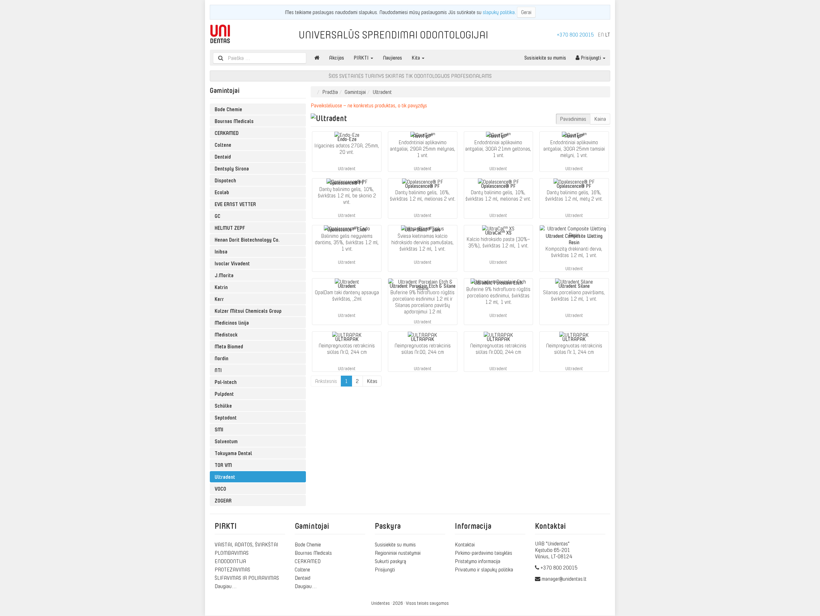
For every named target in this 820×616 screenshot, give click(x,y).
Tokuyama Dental (233, 453)
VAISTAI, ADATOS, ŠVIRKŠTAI (246, 544)
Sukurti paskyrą (390, 561)
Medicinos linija (232, 323)
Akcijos (336, 57)
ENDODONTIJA (230, 561)
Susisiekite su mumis (545, 57)
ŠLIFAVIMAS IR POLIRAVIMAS (247, 578)
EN (601, 34)
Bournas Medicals (234, 121)
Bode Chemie (228, 109)
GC (217, 216)
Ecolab (222, 192)
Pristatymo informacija (477, 561)
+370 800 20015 (575, 34)
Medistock (226, 334)
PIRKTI (362, 57)
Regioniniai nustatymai (398, 553)
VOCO (220, 489)
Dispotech (225, 180)
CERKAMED (227, 133)
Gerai (526, 12)
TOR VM (223, 465)
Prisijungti (590, 57)
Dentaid (223, 157)
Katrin (221, 287)
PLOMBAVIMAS (232, 553)
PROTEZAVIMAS (232, 569)
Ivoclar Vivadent (232, 263)
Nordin (221, 358)
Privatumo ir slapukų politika (484, 569)
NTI (218, 370)
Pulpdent (224, 394)
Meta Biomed (229, 346)
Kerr (219, 299)
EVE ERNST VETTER (235, 204)
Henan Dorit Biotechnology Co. (247, 240)
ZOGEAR (223, 500)
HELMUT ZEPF (230, 228)
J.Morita (224, 275)
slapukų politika (499, 12)
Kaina (600, 119)
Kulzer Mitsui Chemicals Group (248, 311)
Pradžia (330, 92)
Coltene (223, 145)
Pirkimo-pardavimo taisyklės (483, 553)
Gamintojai (355, 92)
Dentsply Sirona (232, 168)
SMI (219, 429)
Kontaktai (465, 544)
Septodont (226, 417)
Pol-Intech (226, 382)
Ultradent (225, 477)
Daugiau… (226, 586)
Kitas (372, 381)
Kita (416, 57)
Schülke (223, 406)
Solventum (226, 441)
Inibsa (221, 251)
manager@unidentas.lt (564, 579)
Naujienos (392, 57)
